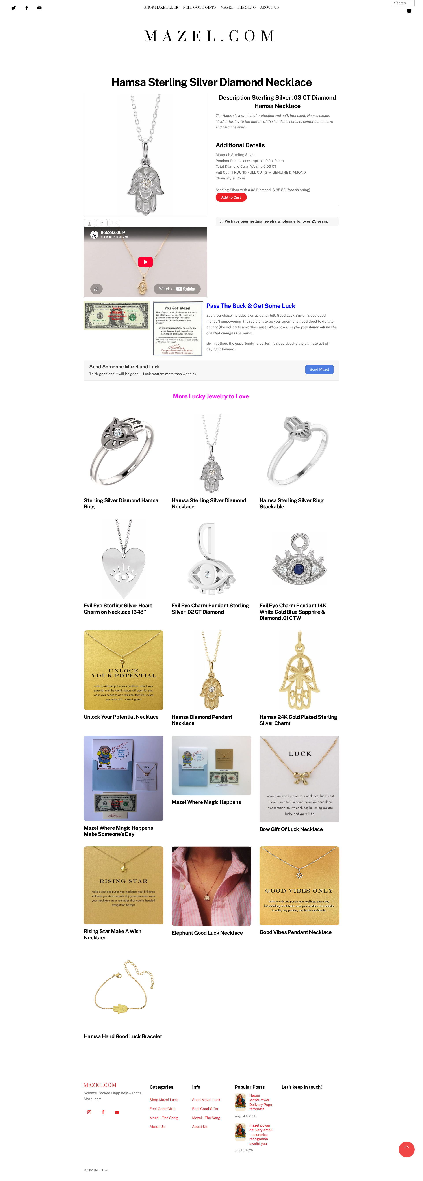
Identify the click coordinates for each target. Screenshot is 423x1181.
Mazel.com (211, 37)
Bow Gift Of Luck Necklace (291, 829)
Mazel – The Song (238, 8)
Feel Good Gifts (199, 8)
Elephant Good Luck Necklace (207, 933)
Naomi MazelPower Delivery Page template (260, 1102)
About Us (269, 8)
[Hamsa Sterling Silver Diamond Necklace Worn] (114, 224)
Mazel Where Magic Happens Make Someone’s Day (118, 831)
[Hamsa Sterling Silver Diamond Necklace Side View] (102, 224)
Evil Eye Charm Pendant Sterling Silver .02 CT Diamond (210, 608)
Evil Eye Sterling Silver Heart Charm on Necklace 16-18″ (118, 608)
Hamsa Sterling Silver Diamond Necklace (211, 82)
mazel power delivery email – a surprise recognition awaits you (261, 1134)
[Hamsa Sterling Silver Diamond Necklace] (89, 224)
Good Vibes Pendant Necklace (296, 932)
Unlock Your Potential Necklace (121, 717)
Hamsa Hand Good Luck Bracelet (123, 1036)
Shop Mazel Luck (161, 8)
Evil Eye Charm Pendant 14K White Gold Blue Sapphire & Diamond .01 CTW (293, 611)
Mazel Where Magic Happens (206, 802)
